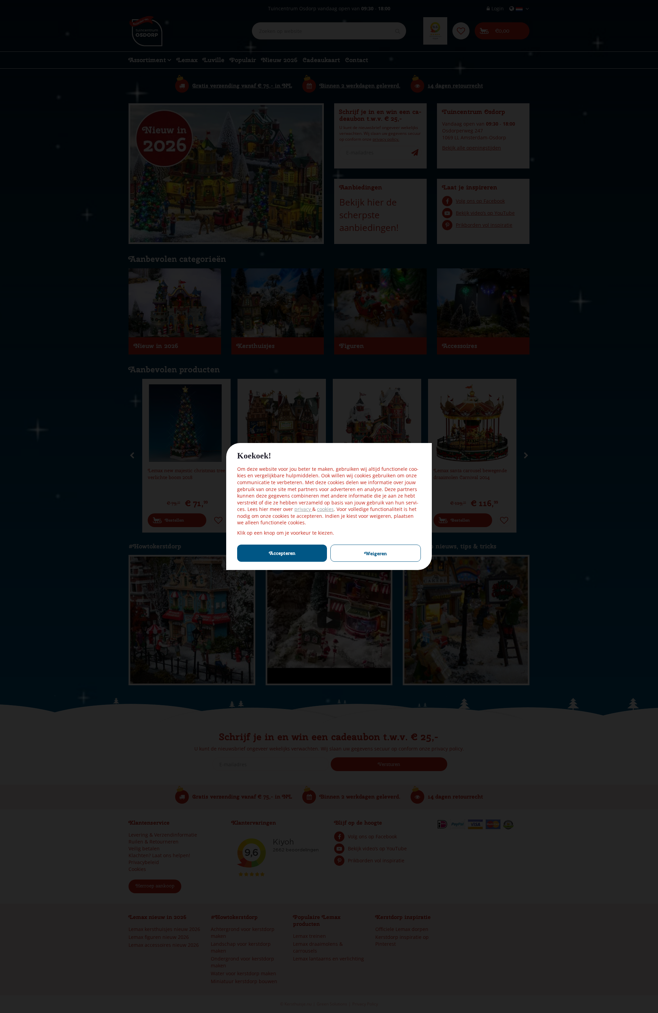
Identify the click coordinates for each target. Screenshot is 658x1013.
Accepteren (282, 553)
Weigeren (375, 553)
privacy (303, 509)
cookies (325, 509)
